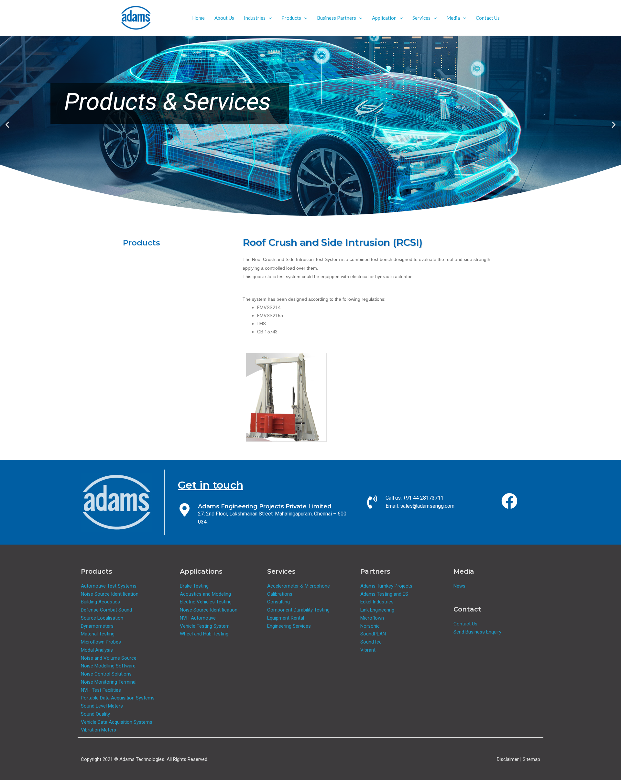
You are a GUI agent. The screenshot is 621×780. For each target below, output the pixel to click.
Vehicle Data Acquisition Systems (116, 722)
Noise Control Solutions (106, 674)
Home (198, 18)
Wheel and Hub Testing (204, 634)
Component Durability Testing (298, 610)
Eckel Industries (377, 602)
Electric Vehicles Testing (206, 602)
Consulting (278, 602)
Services (421, 18)
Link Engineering (377, 610)
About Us (224, 18)
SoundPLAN (373, 634)
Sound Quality (95, 714)
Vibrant (368, 650)
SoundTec (371, 642)
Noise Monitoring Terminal (108, 682)
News (459, 586)
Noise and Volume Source (108, 658)
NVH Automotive (198, 618)
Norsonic (370, 626)
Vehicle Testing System (205, 626)
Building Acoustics (100, 602)
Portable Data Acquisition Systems (118, 698)
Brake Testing (194, 586)
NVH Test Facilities (101, 690)
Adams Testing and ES (384, 594)
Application (384, 18)
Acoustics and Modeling (205, 594)
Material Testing (97, 634)
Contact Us (488, 18)
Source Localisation (102, 618)
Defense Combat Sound (106, 610)
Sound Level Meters (102, 706)
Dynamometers (97, 626)
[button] (269, 18)
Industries (255, 18)
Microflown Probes (101, 642)
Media (453, 18)
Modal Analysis (97, 650)
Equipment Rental (285, 618)
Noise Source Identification (109, 594)
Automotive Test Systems (108, 586)
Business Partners (336, 18)
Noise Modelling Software (108, 666)
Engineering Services (289, 626)
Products (291, 18)
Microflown (372, 618)
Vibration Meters (98, 730)
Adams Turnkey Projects (386, 586)
